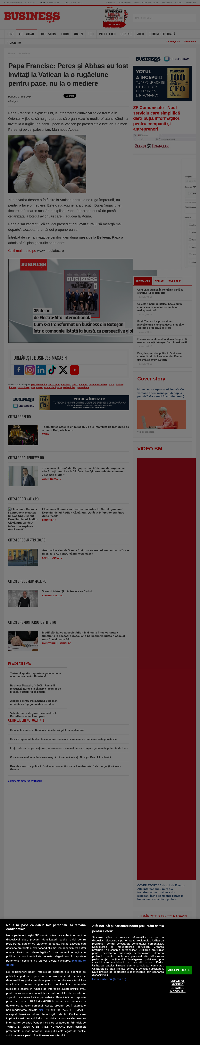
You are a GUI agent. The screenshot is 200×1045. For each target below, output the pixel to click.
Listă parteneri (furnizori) (109, 979)
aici (41, 1009)
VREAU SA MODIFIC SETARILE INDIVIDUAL (177, 986)
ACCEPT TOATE (179, 970)
